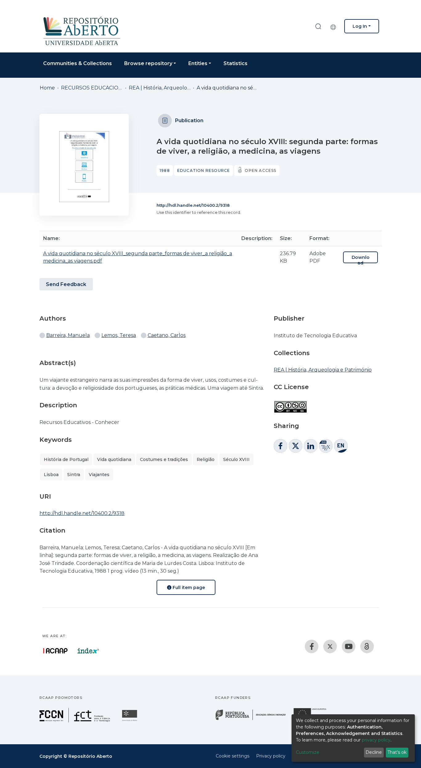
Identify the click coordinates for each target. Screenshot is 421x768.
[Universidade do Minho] (130, 721)
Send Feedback (66, 284)
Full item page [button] (188, 587)
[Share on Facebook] (280, 446)
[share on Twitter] (295, 446)
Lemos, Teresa (118, 335)
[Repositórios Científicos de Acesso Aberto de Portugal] (55, 650)
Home (47, 88)
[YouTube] (348, 646)
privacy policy (376, 740)
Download (361, 260)
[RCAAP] (367, 646)
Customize (307, 752)
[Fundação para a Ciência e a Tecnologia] (75, 721)
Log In (360, 26)
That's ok (397, 752)
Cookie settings (232, 756)
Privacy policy (270, 756)
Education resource (203, 170)
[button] (334, 26)
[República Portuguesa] (253, 719)
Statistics (235, 63)
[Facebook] (311, 646)
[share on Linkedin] (310, 446)
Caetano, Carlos (167, 335)
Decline (374, 752)
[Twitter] (330, 646)
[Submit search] (318, 26)
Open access (260, 170)
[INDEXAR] (88, 650)
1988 (165, 170)
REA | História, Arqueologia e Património (159, 88)
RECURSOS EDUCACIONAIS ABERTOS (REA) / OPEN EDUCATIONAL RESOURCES (92, 88)
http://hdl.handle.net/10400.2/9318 (193, 205)
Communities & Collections (77, 63)
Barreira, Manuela (68, 335)
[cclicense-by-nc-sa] (290, 404)
